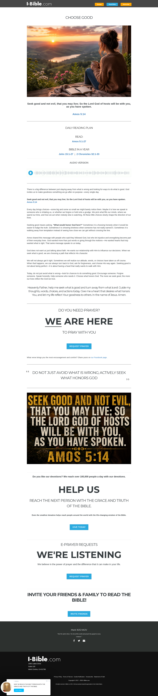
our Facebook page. (99, 357)
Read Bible (112, 4)
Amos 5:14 (32, 202)
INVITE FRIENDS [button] (79, 614)
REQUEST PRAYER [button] (79, 346)
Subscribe (126, 4)
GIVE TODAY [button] (79, 527)
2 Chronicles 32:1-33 (88, 154)
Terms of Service (68, 676)
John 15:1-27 (66, 154)
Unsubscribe (89, 676)
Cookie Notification (79, 676)
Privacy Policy (58, 676)
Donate (99, 4)
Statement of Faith (99, 676)
